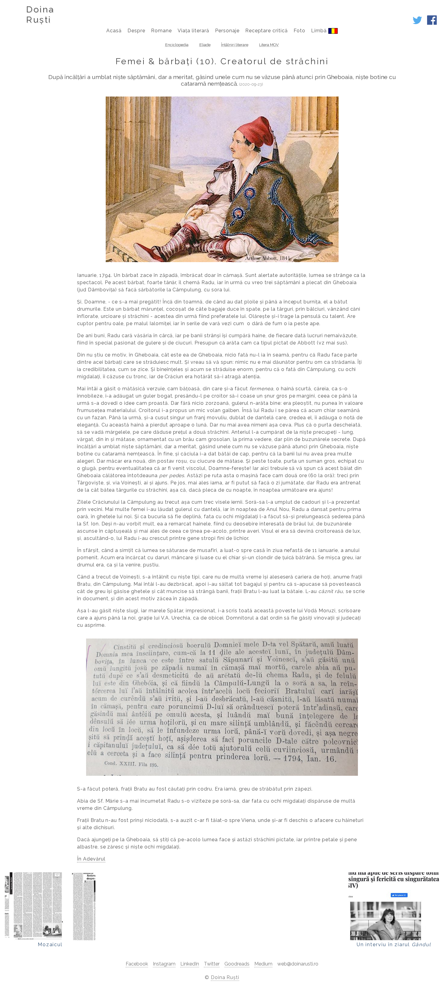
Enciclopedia (176, 45)
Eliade (205, 45)
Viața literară (193, 30)
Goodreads (236, 964)
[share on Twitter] (417, 23)
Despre (136, 30)
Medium (263, 964)
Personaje (227, 30)
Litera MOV (269, 45)
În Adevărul (91, 859)
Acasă (114, 30)
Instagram (164, 964)
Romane (161, 30)
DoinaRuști (40, 14)
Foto (299, 30)
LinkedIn (189, 964)
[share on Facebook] (432, 23)
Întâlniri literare (234, 45)
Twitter (212, 964)
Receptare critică (266, 30)
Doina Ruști (225, 977)
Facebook (137, 964)
